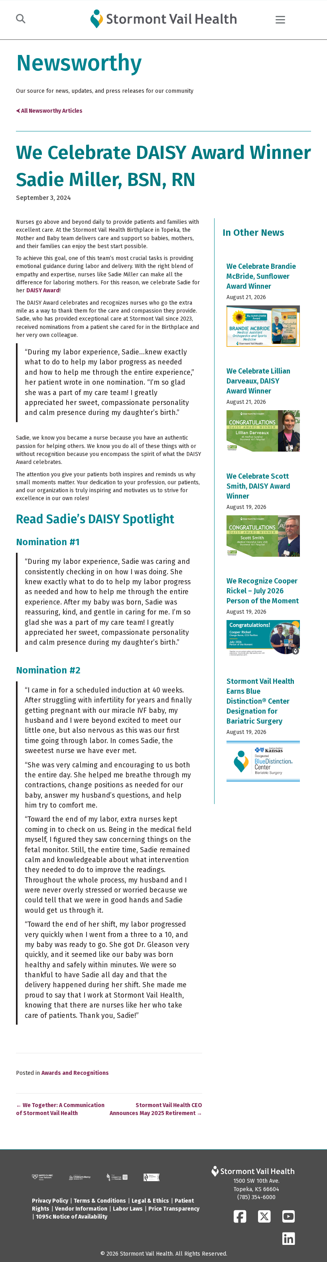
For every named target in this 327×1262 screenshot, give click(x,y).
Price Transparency (173, 1208)
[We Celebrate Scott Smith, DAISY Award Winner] (263, 517)
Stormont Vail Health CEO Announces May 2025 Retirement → (156, 1109)
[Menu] (280, 20)
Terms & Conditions (100, 1200)
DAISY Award (42, 290)
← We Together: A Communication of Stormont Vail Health (60, 1109)
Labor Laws (128, 1208)
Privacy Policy (50, 1200)
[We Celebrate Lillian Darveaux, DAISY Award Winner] (263, 412)
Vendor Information (81, 1208)
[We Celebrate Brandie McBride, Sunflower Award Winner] (263, 307)
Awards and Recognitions (75, 1073)
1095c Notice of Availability (71, 1216)
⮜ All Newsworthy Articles (49, 111)
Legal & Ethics (150, 1200)
